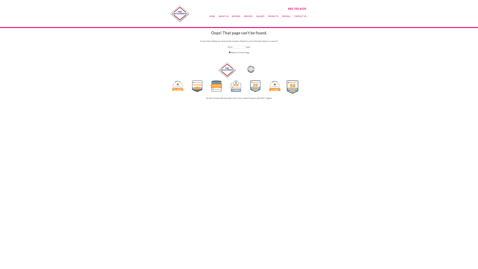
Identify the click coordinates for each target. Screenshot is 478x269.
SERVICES (248, 16)
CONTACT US (300, 16)
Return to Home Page (240, 52)
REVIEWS (236, 16)
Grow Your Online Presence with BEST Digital (252, 98)
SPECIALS (286, 16)
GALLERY (260, 16)
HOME (212, 16)
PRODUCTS (273, 16)
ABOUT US (223, 16)
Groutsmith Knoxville (222, 98)
